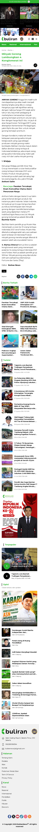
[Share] (35, 65)
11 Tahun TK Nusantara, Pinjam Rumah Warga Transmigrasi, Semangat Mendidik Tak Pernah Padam (24, 447)
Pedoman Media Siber (10, 771)
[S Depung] (6, 653)
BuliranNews (22, 824)
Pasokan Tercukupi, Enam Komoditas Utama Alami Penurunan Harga (17, 189)
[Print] (18, 276)
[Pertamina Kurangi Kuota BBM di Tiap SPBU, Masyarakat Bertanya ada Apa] (7, 407)
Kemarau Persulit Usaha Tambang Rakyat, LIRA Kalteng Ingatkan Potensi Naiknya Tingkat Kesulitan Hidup (25, 434)
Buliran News (6, 64)
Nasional (5, 790)
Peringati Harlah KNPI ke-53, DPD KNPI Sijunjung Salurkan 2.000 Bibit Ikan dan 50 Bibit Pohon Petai (24, 472)
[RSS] (29, 816)
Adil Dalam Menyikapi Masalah (24, 652)
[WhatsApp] (35, 276)
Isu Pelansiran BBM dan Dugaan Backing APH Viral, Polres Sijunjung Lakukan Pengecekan (25, 381)
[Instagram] (25, 816)
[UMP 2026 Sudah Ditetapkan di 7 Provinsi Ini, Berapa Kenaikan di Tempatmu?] (28, 293)
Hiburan (5, 804)
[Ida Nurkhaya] (6, 705)
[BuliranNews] (12, 39)
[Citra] (6, 642)
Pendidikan (6, 797)
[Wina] (6, 663)
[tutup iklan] (29, 1)
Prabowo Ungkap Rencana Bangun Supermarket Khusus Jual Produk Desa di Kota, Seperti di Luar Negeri (10, 353)
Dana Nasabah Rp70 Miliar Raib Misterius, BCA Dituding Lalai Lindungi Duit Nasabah (28, 329)
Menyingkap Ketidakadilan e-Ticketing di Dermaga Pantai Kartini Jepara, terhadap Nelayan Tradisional (24, 694)
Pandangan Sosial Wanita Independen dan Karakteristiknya (22, 631)
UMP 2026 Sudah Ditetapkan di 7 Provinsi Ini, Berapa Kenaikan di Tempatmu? (28, 305)
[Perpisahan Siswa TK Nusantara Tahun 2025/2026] (7, 446)
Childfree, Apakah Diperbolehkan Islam (20, 715)
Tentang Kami (7, 758)
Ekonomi (5, 807)
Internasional (6, 794)
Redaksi (5, 761)
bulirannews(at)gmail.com (15, 749)
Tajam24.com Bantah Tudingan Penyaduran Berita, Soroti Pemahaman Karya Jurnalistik (25, 368)
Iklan (3, 765)
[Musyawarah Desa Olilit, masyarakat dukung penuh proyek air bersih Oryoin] (7, 459)
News (4, 787)
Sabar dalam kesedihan (21, 683)
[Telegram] (31, 276)
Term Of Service (8, 775)
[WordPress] (21, 816)
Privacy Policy (7, 778)
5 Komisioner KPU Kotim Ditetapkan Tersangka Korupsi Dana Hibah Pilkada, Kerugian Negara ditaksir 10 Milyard (24, 395)
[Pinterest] (17, 816)
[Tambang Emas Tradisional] (7, 433)
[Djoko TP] (6, 694)
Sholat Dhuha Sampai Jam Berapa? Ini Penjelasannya (23, 704)
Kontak (4, 768)
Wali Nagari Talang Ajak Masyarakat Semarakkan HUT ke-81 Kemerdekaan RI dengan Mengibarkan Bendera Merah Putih (25, 421)
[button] (29, 39)
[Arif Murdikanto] (6, 632)
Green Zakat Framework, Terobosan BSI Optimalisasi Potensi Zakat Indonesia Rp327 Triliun (27, 353)
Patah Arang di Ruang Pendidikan (21, 642)
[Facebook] (23, 276)
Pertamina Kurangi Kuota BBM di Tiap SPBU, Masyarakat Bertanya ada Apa (24, 407)
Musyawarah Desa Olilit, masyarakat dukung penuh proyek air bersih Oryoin (25, 458)
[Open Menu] (32, 39)
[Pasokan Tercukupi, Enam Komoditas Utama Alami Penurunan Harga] (10, 293)
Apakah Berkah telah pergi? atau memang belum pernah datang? (24, 673)
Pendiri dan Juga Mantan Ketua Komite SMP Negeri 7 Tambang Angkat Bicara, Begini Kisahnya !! (25, 485)
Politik (4, 800)
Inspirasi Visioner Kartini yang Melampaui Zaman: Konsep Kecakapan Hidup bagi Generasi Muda (24, 663)
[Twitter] (27, 276)
